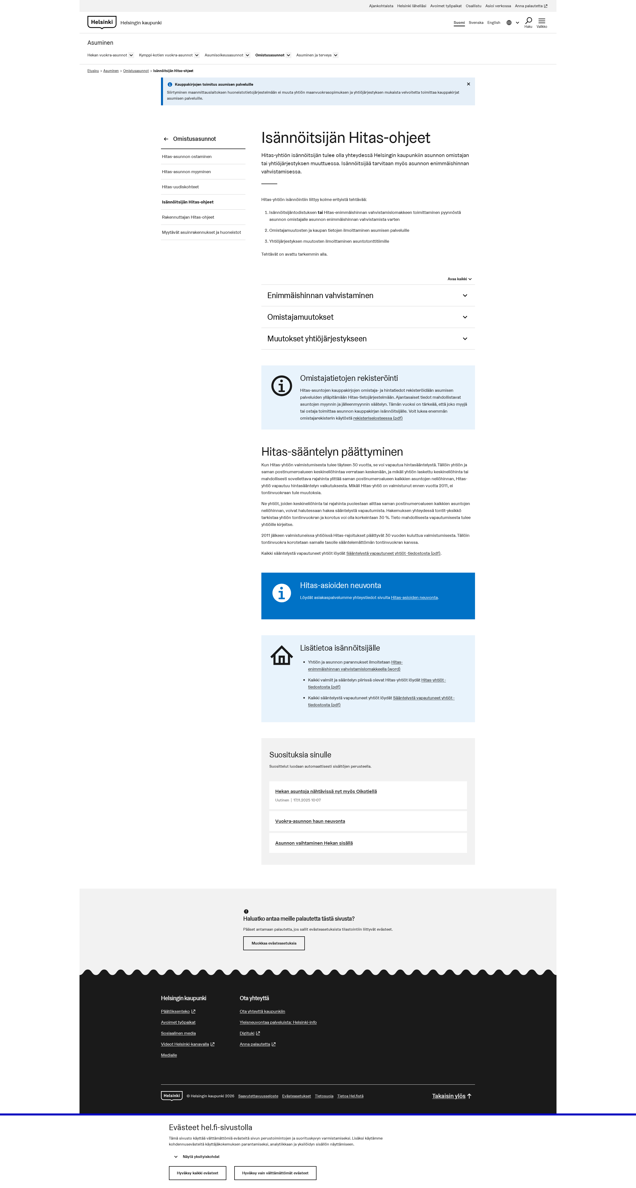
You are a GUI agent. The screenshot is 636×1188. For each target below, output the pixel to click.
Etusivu (93, 71)
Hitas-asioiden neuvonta (414, 597)
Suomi (459, 22)
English (493, 22)
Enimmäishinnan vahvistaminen (320, 295)
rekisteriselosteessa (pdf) (378, 418)
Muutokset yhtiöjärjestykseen (317, 338)
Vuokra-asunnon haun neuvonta (310, 821)
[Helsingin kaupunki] (172, 1096)
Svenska (476, 22)
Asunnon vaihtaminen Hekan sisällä (314, 843)
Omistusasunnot (136, 71)
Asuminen (111, 71)
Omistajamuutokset (300, 317)
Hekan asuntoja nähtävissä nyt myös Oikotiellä (326, 791)
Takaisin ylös (449, 1096)
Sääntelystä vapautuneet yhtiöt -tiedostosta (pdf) (393, 553)
